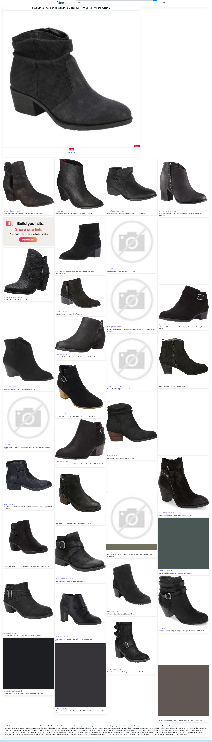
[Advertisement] (174, 251)
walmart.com (71, 152)
